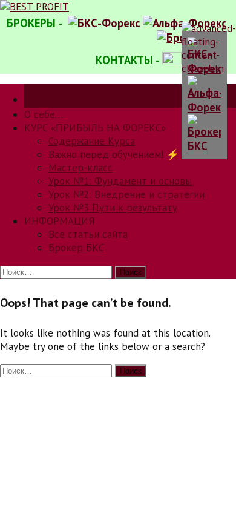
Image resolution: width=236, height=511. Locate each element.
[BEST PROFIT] (34, 6)
